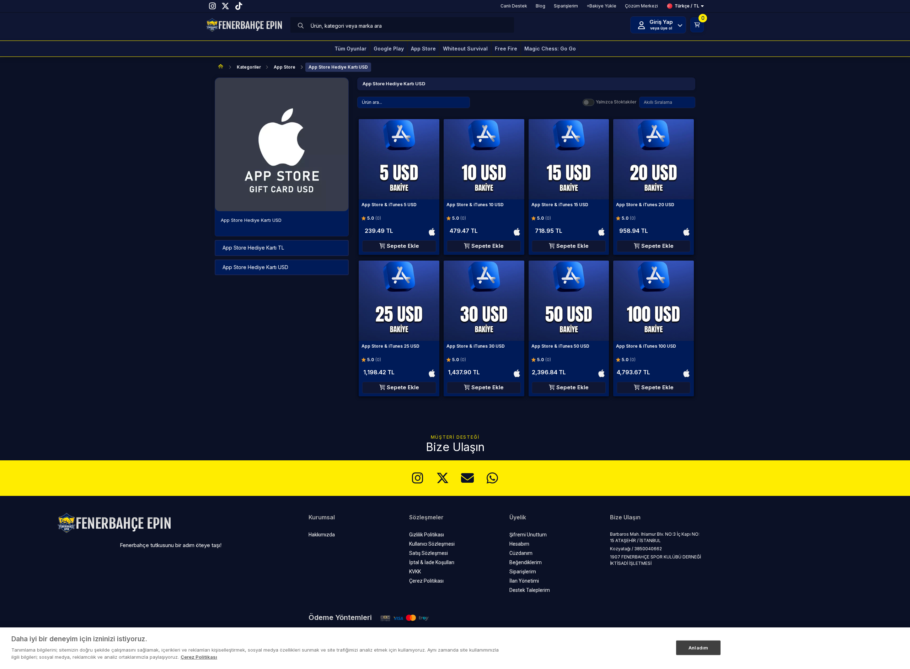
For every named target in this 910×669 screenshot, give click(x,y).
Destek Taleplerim (529, 590)
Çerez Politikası (426, 581)
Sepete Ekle (402, 245)
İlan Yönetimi (524, 581)
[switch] (588, 102)
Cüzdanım (520, 553)
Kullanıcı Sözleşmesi (432, 544)
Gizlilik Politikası (426, 534)
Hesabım (519, 544)
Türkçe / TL (687, 6)
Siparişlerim (522, 571)
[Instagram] (418, 478)
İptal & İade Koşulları (431, 562)
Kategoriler (249, 67)
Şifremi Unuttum (528, 534)
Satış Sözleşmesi (428, 553)
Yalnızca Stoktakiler (616, 102)
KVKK (415, 571)
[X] (442, 478)
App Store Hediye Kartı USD (338, 67)
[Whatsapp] (492, 478)
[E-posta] (467, 478)
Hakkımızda (322, 534)
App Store (284, 67)
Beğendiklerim (525, 562)
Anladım (698, 647)
